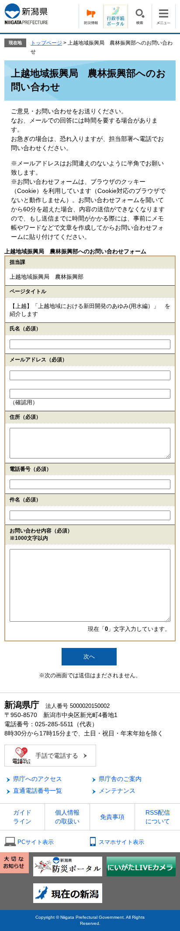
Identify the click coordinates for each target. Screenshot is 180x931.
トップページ (46, 43)
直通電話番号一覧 (37, 790)
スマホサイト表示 (121, 842)
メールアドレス (38, 360)
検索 (140, 16)
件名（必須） (25, 500)
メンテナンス (117, 790)
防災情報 (91, 16)
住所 (25, 417)
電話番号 (31, 469)
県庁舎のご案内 (120, 778)
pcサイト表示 (35, 842)
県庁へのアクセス (37, 778)
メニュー (164, 16)
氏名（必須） (25, 329)
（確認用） (24, 402)
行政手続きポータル (115, 16)
